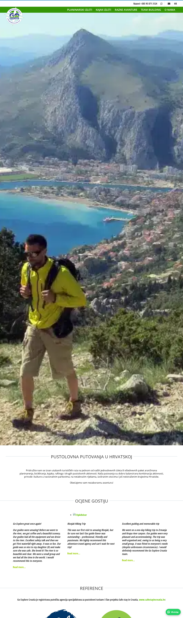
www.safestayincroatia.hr (152, 599)
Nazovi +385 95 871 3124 (145, 3)
